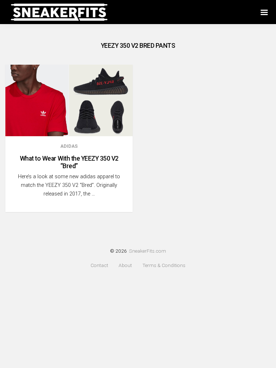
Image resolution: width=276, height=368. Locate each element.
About (125, 265)
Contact (99, 265)
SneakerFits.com (147, 251)
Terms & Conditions (163, 265)
